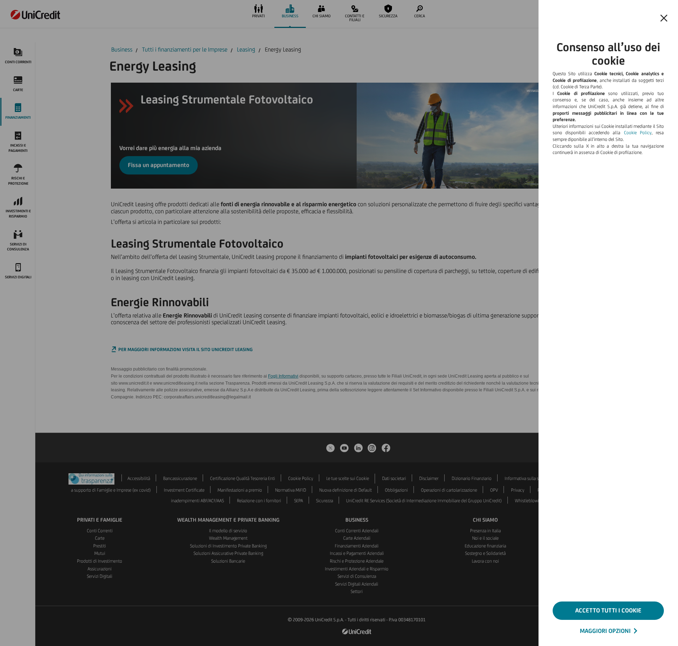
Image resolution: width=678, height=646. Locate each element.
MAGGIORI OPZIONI (605, 631)
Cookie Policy (638, 132)
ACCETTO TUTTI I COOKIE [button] (608, 610)
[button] (664, 18)
